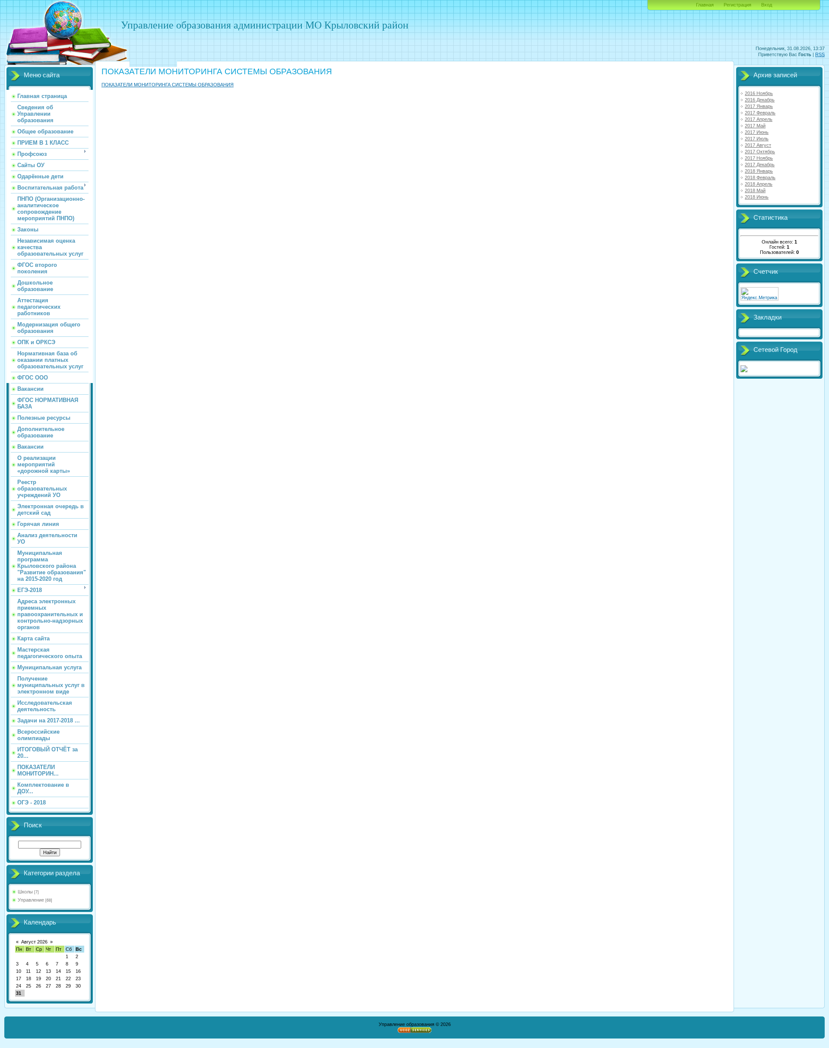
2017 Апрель (758, 119)
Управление (31, 899)
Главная (705, 4)
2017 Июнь (757, 132)
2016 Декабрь (760, 99)
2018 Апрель (758, 184)
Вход (766, 4)
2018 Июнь (757, 196)
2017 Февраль (760, 112)
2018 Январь (759, 171)
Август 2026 (34, 941)
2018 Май (755, 190)
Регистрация (737, 4)
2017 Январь (759, 106)
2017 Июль (757, 138)
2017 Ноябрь (759, 158)
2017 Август (758, 145)
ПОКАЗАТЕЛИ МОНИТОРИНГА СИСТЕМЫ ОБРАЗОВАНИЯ (167, 84)
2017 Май (755, 125)
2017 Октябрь (760, 151)
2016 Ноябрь (759, 93)
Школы (25, 891)
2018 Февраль (760, 177)
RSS (820, 54)
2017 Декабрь (760, 164)
